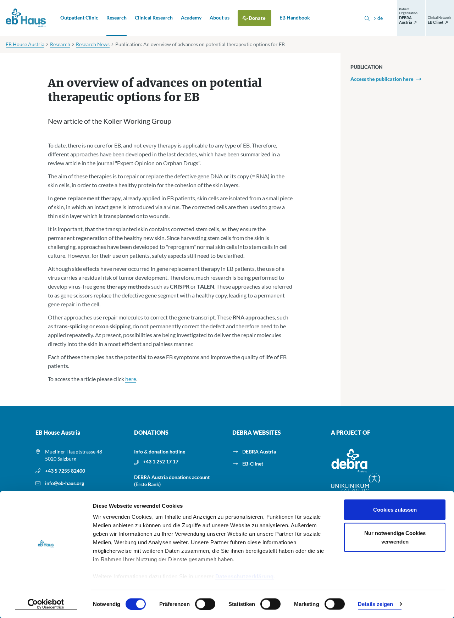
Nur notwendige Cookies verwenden (395, 537)
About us (219, 18)
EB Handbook (294, 18)
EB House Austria (25, 44)
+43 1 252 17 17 (160, 461)
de (380, 18)
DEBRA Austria (259, 452)
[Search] (367, 18)
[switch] (205, 603)
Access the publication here (382, 79)
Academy (191, 18)
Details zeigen (375, 604)
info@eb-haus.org (64, 483)
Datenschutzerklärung (244, 576)
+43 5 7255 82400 (65, 471)
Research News (93, 44)
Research (116, 18)
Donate (257, 18)
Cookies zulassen (395, 510)
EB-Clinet (252, 464)
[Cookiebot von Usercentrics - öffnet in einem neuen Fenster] (46, 604)
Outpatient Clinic (79, 18)
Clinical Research (154, 18)
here (130, 378)
